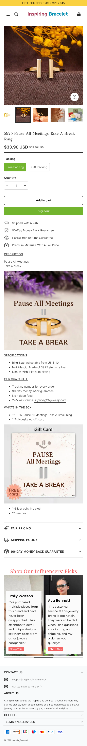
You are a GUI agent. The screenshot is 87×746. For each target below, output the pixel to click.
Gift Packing (39, 167)
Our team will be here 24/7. (27, 686)
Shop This (16, 649)
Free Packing (15, 167)
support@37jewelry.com (50, 400)
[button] (8, 14)
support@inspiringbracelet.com (29, 679)
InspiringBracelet (20, 740)
